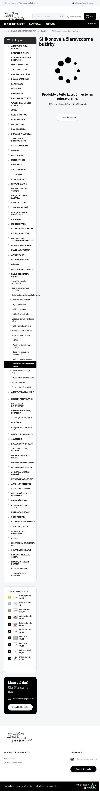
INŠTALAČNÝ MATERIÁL (21, 134)
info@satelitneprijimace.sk (23, 699)
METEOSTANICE (18, 160)
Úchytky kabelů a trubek (21, 387)
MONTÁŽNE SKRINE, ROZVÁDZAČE (19, 213)
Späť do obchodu (69, 117)
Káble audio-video (19, 309)
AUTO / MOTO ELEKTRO (21, 484)
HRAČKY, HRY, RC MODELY (22, 434)
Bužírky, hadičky (18, 382)
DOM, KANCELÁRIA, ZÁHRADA (19, 197)
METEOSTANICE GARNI (21, 245)
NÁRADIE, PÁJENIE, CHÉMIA (22, 463)
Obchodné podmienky (27, 3)
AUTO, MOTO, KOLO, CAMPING (19, 450)
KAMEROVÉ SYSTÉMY (20, 250)
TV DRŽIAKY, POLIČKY (20, 527)
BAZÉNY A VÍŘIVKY (19, 115)
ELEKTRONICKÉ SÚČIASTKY (23, 269)
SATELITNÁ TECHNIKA (20, 489)
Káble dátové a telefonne (22, 314)
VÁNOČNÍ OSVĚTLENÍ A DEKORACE (21, 59)
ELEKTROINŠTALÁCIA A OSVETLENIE (21, 494)
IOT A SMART (16, 219)
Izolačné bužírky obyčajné (23, 359)
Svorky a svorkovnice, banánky (20, 289)
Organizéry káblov (19, 305)
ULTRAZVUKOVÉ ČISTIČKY (22, 479)
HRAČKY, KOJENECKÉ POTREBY (20, 563)
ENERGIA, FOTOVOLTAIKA (22, 399)
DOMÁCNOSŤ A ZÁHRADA (22, 444)
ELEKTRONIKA (17, 155)
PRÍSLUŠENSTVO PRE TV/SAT (20, 506)
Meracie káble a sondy (21, 335)
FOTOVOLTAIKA (17, 124)
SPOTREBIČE (16, 165)
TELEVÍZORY (16, 174)
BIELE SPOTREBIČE (19, 569)
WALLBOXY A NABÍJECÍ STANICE (21, 104)
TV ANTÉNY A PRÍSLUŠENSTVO (18, 140)
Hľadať (61, 16)
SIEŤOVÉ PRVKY (18, 517)
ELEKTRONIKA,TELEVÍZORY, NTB (23, 544)
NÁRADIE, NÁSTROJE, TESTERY (20, 190)
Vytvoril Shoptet (82, 785)
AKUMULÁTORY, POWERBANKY (18, 532)
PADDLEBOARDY (18, 119)
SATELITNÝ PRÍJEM (19, 146)
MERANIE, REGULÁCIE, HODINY (20, 457)
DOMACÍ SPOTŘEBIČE (20, 79)
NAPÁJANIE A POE (19, 184)
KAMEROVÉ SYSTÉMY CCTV (23, 522)
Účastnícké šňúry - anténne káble (23, 320)
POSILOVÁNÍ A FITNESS (21, 98)
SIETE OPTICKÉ (17, 179)
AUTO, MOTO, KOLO (19, 70)
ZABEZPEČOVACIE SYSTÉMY (18, 575)
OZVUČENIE (16, 423)
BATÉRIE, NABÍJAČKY (20, 234)
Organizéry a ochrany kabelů (23, 378)
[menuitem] (15, 24)
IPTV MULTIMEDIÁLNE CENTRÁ (20, 556)
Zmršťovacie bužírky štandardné (21, 353)
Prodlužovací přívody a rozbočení (21, 372)
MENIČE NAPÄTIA (18, 224)
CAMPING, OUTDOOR (20, 260)
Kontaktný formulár (20, 707)
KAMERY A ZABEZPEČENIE (22, 229)
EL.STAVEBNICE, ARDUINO (22, 467)
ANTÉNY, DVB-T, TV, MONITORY (19, 47)
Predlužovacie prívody (21, 300)
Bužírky (15, 340)
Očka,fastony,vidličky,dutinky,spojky (24, 295)
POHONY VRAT (17, 93)
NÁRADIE (15, 264)
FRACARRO (16, 89)
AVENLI (14, 110)
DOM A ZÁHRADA (18, 129)
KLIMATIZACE (17, 84)
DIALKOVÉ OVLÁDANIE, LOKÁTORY (21, 412)
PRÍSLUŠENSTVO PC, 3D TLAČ (21, 428)
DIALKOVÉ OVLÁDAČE (20, 512)
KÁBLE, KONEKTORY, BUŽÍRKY (20, 275)
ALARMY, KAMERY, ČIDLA (21, 418)
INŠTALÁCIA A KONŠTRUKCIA (17, 405)
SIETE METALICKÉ (18, 203)
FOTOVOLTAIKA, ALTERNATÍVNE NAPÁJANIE (23, 239)
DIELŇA (14, 538)
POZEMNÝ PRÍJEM (19, 500)
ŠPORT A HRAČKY (18, 170)
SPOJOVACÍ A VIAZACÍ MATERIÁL (20, 473)
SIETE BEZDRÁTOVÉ (19, 207)
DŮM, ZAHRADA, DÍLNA (20, 74)
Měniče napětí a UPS (20, 65)
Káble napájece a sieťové (22, 331)
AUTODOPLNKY (17, 255)
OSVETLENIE (16, 439)
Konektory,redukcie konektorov (19, 282)
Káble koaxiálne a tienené (22, 326)
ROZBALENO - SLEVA (20, 53)
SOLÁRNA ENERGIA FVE (21, 550)
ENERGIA (15, 150)
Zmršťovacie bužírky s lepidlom (21, 346)
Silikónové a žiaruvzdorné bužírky (23, 365)
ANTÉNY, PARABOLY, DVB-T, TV (22, 393)
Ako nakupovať (10, 3)
